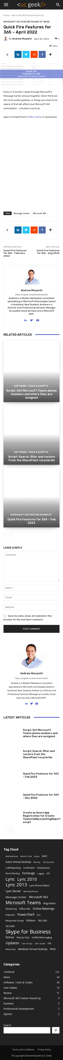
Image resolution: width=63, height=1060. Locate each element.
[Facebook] (42, 54)
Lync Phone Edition (39, 885)
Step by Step (22, 937)
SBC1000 (42, 920)
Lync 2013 (16, 884)
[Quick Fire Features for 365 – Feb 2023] (31, 496)
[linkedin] (25, 319)
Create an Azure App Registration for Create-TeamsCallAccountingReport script (42, 817)
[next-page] (11, 534)
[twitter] (31, 319)
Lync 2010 (27, 879)
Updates (12, 943)
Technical (28, 809)
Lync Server (13, 891)
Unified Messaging (42, 937)
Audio (37, 856)
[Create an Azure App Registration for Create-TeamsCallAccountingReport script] (12, 815)
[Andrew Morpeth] (6, 38)
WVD (53, 949)
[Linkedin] (18, 54)
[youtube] (37, 319)
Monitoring (11, 908)
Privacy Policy (44, 1049)
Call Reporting (13, 867)
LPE (48, 873)
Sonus (10, 937)
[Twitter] (26, 54)
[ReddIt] (34, 54)
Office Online (34, 117)
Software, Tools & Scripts (31, 386)
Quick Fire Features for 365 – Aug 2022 (48, 252)
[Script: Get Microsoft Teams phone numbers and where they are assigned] (31, 371)
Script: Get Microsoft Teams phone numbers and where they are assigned (31, 394)
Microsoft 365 (39, 213)
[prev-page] (6, 534)
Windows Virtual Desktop (32, 949)
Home (7, 15)
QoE (39, 915)
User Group (27, 943)
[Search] (56, 1030)
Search (7, 1025)
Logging (40, 873)
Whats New (11, 949)
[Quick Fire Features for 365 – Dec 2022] (12, 794)
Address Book (12, 856)
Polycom (10, 914)
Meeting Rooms (30, 891)
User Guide (40, 943)
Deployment (43, 867)
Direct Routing (13, 873)
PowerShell (25, 914)
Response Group (15, 920)
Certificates (29, 867)
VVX (49, 943)
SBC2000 (10, 926)
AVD (44, 856)
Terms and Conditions (23, 1049)
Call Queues (48, 862)
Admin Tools (26, 856)
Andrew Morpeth (22, 39)
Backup (37, 862)
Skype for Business (28, 932)
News (46, 22)
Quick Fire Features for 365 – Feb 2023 (32, 521)
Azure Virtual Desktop (18, 862)
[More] (50, 54)
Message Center (22, 213)
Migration (49, 903)
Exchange (28, 873)
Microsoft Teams (23, 902)
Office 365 (24, 908)
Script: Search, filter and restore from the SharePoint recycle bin (31, 458)
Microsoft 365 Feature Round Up (28, 15)
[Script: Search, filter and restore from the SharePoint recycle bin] (31, 434)
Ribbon (31, 920)
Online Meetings (43, 909)
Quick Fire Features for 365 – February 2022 (15, 253)
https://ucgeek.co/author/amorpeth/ (31, 295)
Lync (10, 879)
